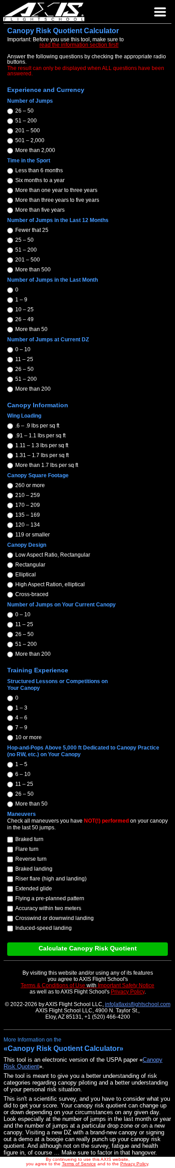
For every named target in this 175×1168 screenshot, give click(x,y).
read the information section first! (78, 45)
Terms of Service (79, 1163)
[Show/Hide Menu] (161, 13)
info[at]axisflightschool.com (138, 1004)
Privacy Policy (134, 1163)
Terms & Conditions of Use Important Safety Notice (87, 985)
